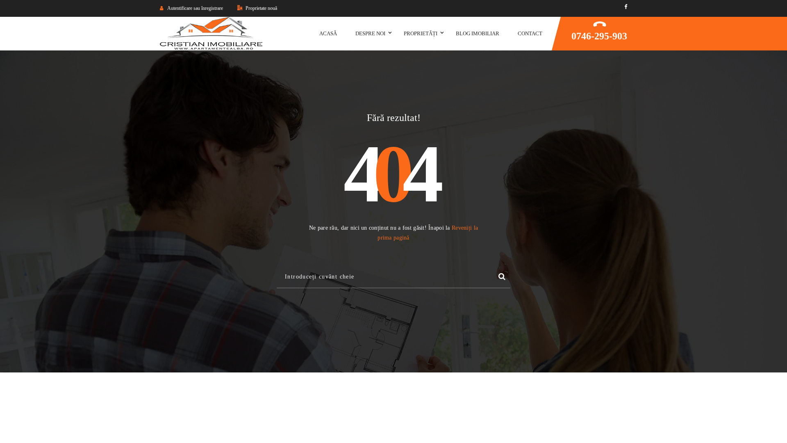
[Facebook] (625, 6)
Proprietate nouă (260, 8)
